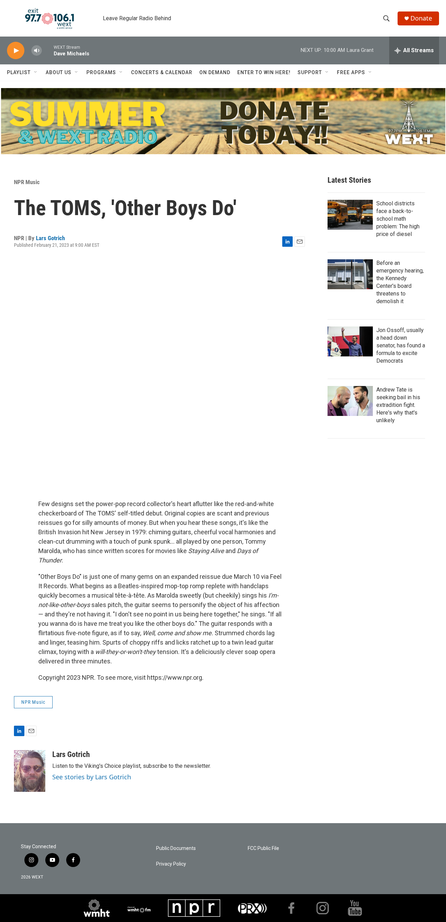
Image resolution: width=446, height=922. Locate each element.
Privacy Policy (171, 864)
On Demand (214, 72)
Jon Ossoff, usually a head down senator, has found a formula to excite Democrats (400, 345)
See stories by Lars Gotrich (91, 777)
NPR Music (27, 182)
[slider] (48, 50)
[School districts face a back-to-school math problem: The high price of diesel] (350, 215)
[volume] (37, 50)
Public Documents (176, 848)
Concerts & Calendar (161, 72)
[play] (15, 51)
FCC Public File (263, 848)
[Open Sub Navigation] (36, 72)
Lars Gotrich (50, 238)
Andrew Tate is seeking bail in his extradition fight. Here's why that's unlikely (398, 405)
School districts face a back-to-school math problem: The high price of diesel (398, 218)
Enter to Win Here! (264, 72)
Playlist (19, 72)
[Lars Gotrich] (29, 771)
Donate (421, 18)
